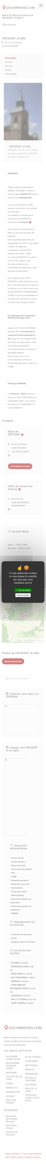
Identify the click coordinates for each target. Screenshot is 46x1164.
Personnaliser (23, 595)
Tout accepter (24, 590)
